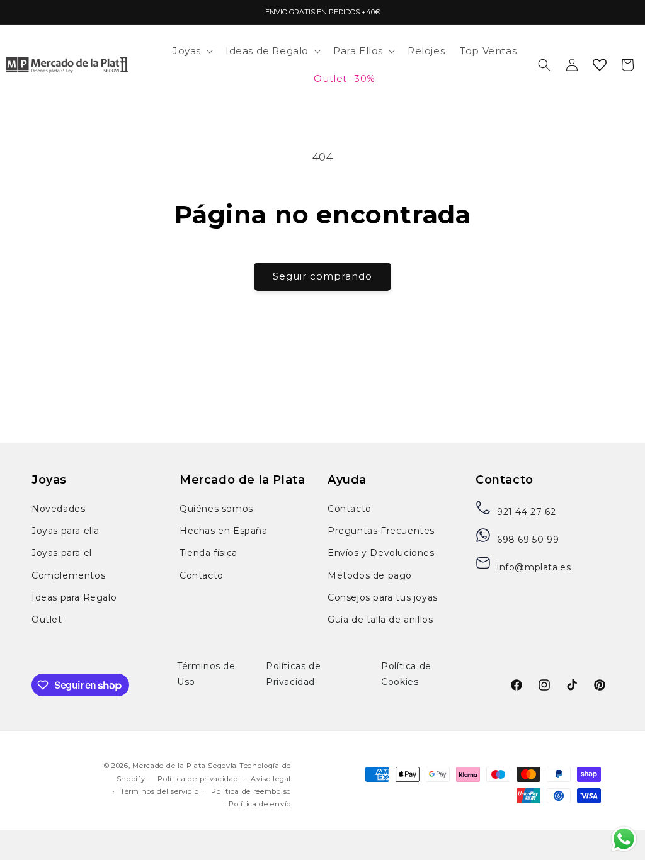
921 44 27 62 (526, 512)
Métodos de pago (370, 575)
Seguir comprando (322, 276)
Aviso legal (271, 778)
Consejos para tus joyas (383, 597)
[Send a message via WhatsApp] (624, 839)
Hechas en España (224, 530)
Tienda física (208, 552)
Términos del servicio (159, 791)
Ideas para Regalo (74, 597)
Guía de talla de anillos (380, 619)
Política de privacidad (197, 778)
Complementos (68, 575)
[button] (191, 51)
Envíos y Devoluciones (381, 552)
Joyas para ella (65, 530)
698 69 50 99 (528, 539)
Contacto (202, 575)
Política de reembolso (251, 791)
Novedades (58, 508)
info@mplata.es (534, 567)
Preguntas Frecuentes (381, 530)
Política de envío (260, 804)
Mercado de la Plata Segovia (184, 765)
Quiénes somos (216, 508)
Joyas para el (61, 552)
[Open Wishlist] (600, 65)
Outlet (46, 619)
